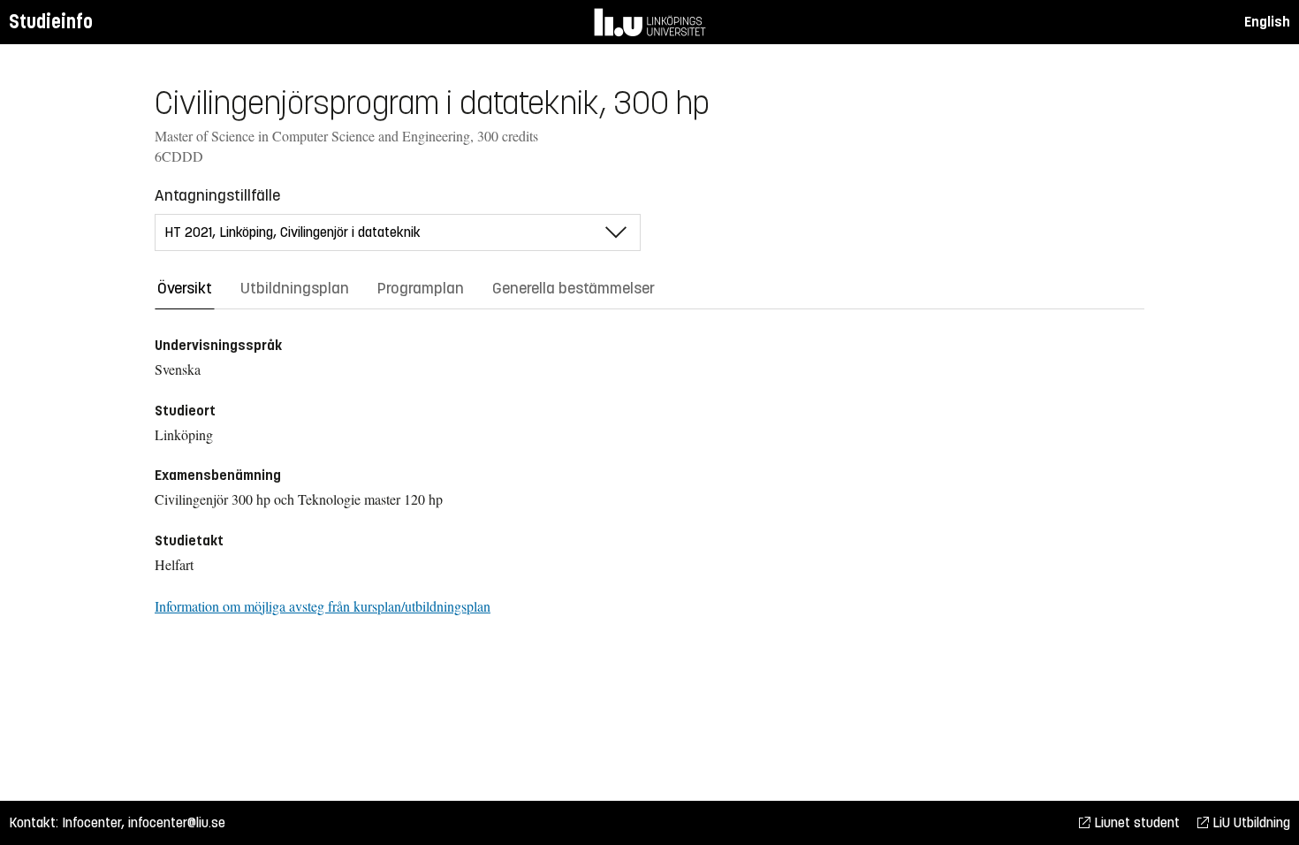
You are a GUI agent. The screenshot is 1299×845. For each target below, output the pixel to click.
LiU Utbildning (1249, 822)
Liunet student (1135, 822)
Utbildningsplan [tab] (294, 288)
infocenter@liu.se (176, 822)
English (1267, 21)
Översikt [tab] (184, 288)
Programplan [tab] (420, 288)
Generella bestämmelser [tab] (573, 288)
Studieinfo (51, 22)
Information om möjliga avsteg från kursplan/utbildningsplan (322, 606)
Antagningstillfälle (217, 195)
